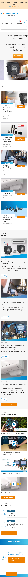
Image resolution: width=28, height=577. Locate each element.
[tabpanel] (14, 56)
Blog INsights (4, 24)
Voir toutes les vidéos (8, 497)
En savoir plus (14, 56)
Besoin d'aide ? (11, 574)
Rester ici (12, 564)
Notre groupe (19, 24)
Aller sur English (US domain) (15, 559)
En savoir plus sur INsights (9, 404)
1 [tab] (12, 77)
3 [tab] (15, 77)
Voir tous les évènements (9, 533)
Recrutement (12, 24)
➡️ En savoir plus (14, 6)
